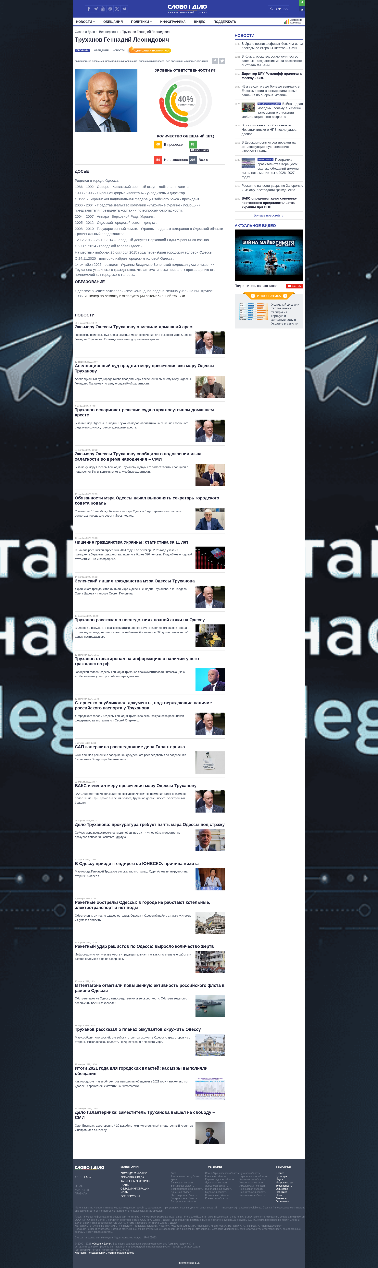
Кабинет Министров (135, 1181)
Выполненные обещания (89, 61)
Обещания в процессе (151, 61)
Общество (282, 1188)
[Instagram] (110, 8)
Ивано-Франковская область (222, 1173)
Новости (84, 21)
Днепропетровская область (187, 1188)
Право (279, 1195)
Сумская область (249, 1173)
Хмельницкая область (252, 1185)
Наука (279, 1179)
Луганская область (216, 1182)
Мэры (124, 1192)
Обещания (113, 21)
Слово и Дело (85, 32)
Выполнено (199, 150)
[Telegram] (95, 8)
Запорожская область (183, 1201)
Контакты (82, 1189)
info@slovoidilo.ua (189, 1262)
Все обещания (174, 61)
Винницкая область (182, 1182)
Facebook (215, 61)
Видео (199, 21)
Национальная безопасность (284, 1184)
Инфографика (173, 21)
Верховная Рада (132, 1177)
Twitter (222, 61)
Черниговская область (252, 1192)
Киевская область (215, 1176)
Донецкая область (181, 1192)
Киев (173, 1173)
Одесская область (216, 1192)
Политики (140, 21)
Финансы (281, 1198)
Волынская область (182, 1185)
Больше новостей (267, 215)
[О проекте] (302, 3)
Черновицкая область (252, 1195)
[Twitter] (117, 8)
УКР (278, 8)
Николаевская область (218, 1188)
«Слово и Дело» (101, 1243)
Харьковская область (252, 1179)
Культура (281, 1176)
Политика (281, 1192)
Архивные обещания (196, 61)
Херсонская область (251, 1182)
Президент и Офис (133, 1173)
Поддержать (225, 21)
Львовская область (216, 1185)
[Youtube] (102, 8)
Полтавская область (217, 1195)
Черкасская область (251, 1188)
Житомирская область (184, 1195)
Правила (81, 1193)
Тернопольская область (253, 1176)
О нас (79, 1186)
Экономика (282, 1201)
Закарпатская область (184, 1198)
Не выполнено (176, 160)
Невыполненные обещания (121, 61)
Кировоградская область (219, 1179)
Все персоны (108, 32)
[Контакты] (302, 8)
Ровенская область (216, 1198)
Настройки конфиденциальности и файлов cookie (104, 1252)
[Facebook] (88, 8)
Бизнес (280, 1173)
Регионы (215, 1166)
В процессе (173, 144)
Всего (203, 160)
